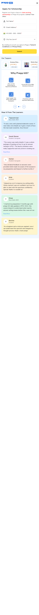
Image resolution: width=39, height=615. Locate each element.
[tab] (18, 106)
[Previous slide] (15, 106)
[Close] (37, 3)
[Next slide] (24, 106)
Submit (19, 51)
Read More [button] (6, 152)
